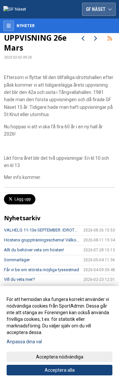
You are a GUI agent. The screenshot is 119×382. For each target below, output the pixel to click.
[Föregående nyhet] (83, 38)
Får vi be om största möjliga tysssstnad (41, 269)
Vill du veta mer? (19, 279)
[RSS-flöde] (109, 38)
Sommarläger (17, 259)
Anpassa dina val (24, 341)
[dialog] (59, 334)
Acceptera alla (60, 370)
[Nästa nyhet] (95, 38)
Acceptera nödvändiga (59, 357)
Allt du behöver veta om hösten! (34, 249)
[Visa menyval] (8, 26)
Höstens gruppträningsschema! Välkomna (41, 239)
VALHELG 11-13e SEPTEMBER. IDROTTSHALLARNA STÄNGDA (41, 230)
